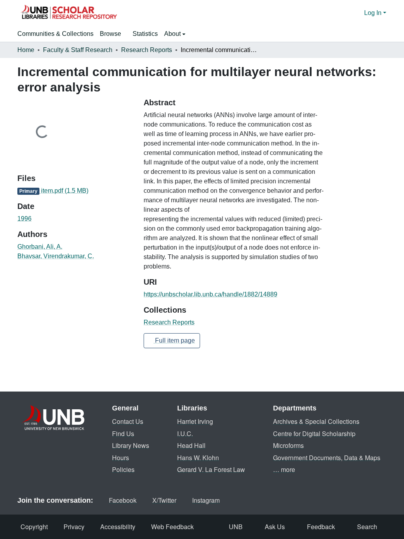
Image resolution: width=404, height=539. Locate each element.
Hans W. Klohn (198, 457)
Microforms (288, 445)
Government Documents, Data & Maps (326, 457)
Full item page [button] (174, 340)
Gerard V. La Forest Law (211, 469)
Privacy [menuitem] (74, 526)
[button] (68, 13)
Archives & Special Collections (316, 421)
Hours (120, 457)
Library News (130, 445)
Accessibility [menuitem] (117, 526)
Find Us (123, 433)
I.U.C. (185, 433)
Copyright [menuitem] (34, 526)
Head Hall (191, 445)
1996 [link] (24, 218)
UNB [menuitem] (236, 526)
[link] (75, 191)
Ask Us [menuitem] (275, 526)
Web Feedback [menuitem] (172, 526)
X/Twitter (164, 500)
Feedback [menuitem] (321, 526)
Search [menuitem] (367, 526)
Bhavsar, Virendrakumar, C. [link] (55, 256)
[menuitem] (113, 34)
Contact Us (127, 421)
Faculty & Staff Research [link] (77, 50)
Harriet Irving (195, 421)
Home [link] (25, 50)
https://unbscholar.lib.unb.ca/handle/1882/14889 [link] (210, 294)
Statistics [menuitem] (145, 33)
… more (284, 469)
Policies (123, 469)
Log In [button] (373, 12)
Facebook (123, 500)
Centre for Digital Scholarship (314, 433)
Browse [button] (110, 33)
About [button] (173, 33)
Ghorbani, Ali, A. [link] (39, 246)
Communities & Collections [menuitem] (55, 33)
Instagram (206, 500)
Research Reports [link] (146, 50)
